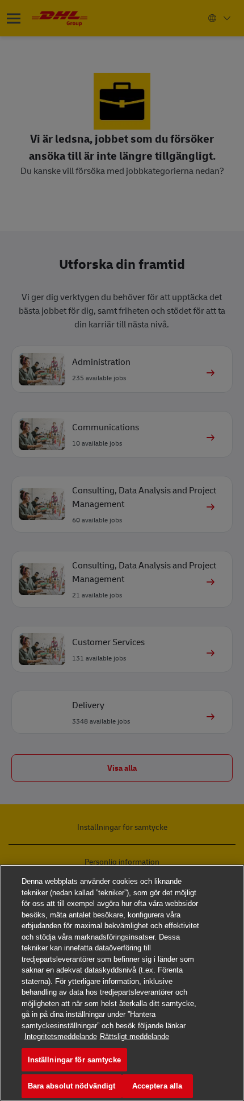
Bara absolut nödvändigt (72, 1086)
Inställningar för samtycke (74, 1060)
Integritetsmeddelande (60, 1036)
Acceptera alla (157, 1086)
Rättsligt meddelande (134, 1036)
